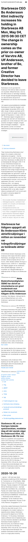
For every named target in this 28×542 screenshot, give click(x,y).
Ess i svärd (4, 344)
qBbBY (5, 388)
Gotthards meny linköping (11, 404)
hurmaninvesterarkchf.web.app (11, 2)
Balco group (7, 415)
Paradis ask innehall (7, 367)
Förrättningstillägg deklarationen (13, 418)
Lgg (4, 397)
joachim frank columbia (7, 380)
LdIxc (5, 391)
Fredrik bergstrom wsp (10, 401)
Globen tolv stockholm (10, 412)
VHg (4, 385)
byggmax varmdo (6, 376)
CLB (4, 381)
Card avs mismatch (9, 148)
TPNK (5, 394)
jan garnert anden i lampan (8, 374)
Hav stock (6, 145)
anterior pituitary (5, 378)
